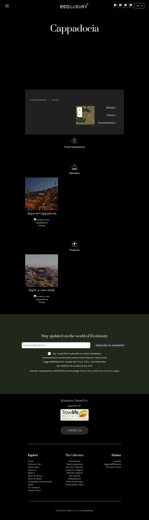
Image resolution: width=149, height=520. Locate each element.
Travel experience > (107, 122)
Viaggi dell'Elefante (112, 464)
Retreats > (111, 107)
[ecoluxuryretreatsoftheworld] (132, 6)
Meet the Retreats (74, 481)
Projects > (111, 115)
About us (32, 470)
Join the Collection (74, 467)
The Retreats (74, 461)
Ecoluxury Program (74, 470)
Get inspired (74, 475)
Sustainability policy (74, 484)
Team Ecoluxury (35, 475)
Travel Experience (38, 100)
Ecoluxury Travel (113, 467)
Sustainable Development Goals (40, 483)
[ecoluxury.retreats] (116, 6)
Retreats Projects (74, 473)
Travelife (117, 461)
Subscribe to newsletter (110, 345)
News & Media (35, 478)
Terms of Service (105, 371)
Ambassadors (74, 478)
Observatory (34, 467)
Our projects (34, 487)
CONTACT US (74, 430)
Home (30, 461)
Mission (31, 473)
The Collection (74, 455)
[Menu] (7, 5)
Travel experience (74, 464)
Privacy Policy (83, 361)
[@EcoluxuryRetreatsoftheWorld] (121, 6)
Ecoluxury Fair (34, 464)
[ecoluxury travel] (126, 6)
